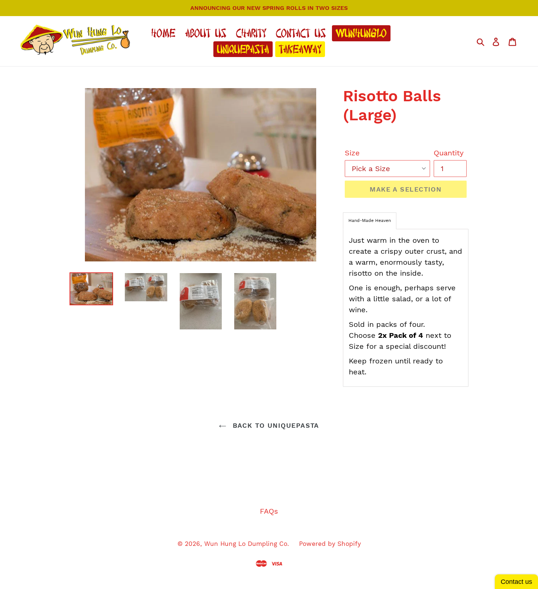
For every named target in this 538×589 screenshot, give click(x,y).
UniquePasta (243, 49)
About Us (205, 33)
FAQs (269, 511)
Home (163, 33)
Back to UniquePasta (274, 425)
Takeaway (300, 49)
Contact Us (301, 33)
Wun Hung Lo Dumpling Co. (246, 543)
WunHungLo (361, 33)
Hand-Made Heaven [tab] (369, 220)
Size (352, 152)
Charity (251, 33)
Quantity (449, 152)
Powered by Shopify (330, 543)
